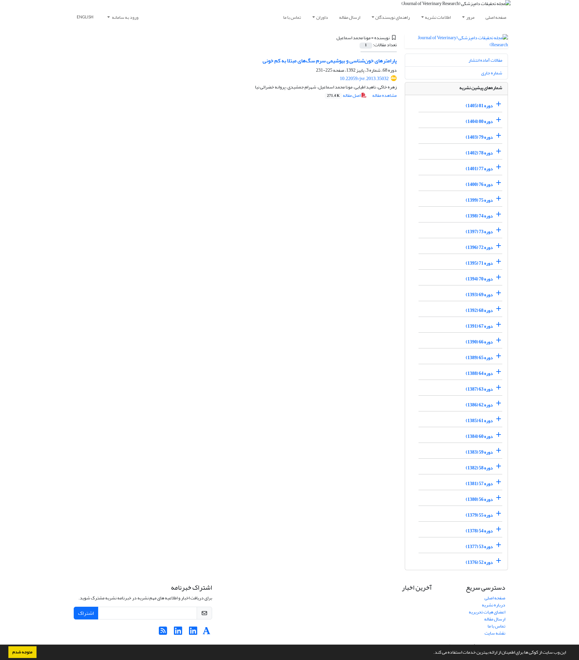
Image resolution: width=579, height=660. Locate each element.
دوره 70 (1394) (479, 278)
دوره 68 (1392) (479, 310)
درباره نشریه (493, 604)
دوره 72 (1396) (479, 247)
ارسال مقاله (349, 17)
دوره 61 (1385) (479, 420)
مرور (470, 17)
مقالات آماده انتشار (485, 60)
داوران (322, 17)
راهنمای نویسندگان (392, 17)
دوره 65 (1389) (479, 357)
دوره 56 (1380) (479, 499)
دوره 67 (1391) (479, 326)
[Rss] (163, 632)
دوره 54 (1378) (479, 530)
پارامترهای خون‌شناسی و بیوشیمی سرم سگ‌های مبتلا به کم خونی (330, 61)
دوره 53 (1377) (479, 546)
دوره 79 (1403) (479, 137)
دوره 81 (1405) (479, 105)
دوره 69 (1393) (479, 294)
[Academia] (206, 632)
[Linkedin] (193, 632)
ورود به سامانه (124, 17)
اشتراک (86, 613)
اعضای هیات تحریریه (487, 611)
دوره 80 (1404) (479, 121)
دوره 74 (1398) (479, 215)
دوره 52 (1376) (479, 562)
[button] (432, 653)
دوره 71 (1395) (479, 263)
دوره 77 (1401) (479, 168)
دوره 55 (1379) (479, 515)
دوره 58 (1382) (479, 467)
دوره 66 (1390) (479, 341)
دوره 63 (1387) (479, 389)
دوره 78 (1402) (479, 152)
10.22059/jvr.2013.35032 (364, 78)
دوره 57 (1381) (479, 483)
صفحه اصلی (496, 17)
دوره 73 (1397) (479, 231)
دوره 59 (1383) (479, 452)
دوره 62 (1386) (479, 404)
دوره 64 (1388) (479, 373)
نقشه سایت (495, 633)
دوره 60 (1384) (479, 436)
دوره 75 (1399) (479, 200)
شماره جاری (491, 72)
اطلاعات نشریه (438, 17)
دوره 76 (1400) (479, 184)
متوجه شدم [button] (22, 652)
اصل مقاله (344, 95)
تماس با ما (292, 17)
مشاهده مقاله (384, 95)
